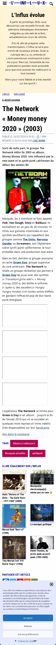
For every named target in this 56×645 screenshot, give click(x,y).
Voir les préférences (28, 634)
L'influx (6, 94)
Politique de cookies (26, 641)
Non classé (19, 94)
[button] (51, 584)
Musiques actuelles (15, 453)
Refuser (28, 626)
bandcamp (42, 427)
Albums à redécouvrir (24, 443)
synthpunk (37, 453)
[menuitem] (8, 94)
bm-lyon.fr (30, 83)
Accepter (28, 618)
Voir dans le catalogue (15, 434)
